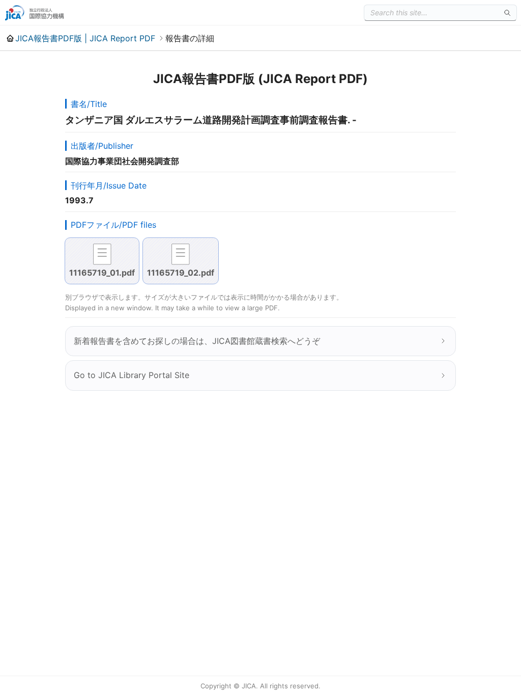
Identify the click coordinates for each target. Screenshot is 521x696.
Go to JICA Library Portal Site (131, 375)
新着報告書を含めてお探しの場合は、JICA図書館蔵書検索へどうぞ (197, 341)
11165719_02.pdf (180, 272)
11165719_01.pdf (102, 272)
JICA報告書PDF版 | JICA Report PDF (85, 38)
